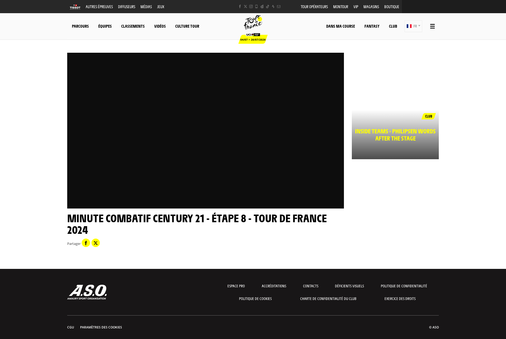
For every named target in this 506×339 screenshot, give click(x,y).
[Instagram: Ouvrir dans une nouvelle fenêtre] (251, 6)
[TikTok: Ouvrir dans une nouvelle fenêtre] (267, 6)
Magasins (371, 6)
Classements (133, 25)
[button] (413, 26)
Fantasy (372, 25)
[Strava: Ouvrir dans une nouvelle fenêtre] (273, 6)
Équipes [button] (105, 25)
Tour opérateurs (314, 6)
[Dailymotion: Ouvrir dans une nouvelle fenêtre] (262, 6)
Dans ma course (340, 25)
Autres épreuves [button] (99, 6)
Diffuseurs (126, 6)
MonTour (340, 6)
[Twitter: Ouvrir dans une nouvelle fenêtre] (245, 6)
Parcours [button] (80, 25)
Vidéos (160, 25)
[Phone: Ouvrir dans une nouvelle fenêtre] (256, 6)
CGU (70, 327)
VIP (355, 6)
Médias (146, 6)
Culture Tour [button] (187, 25)
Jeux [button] (160, 6)
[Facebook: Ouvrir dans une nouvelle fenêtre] (240, 6)
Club (393, 25)
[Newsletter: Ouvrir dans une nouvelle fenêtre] (278, 6)
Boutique (391, 6)
